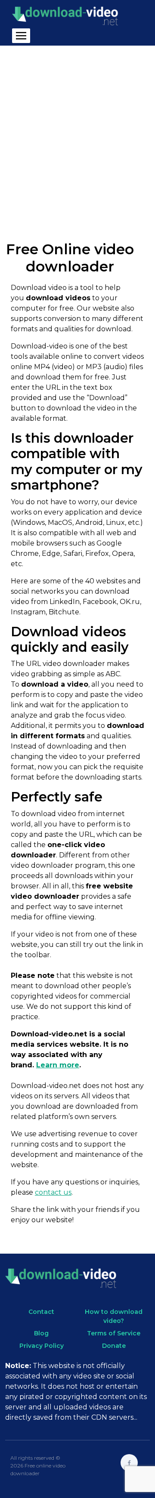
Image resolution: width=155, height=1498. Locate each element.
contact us (53, 1192)
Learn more (57, 1065)
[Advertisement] (77, 136)
